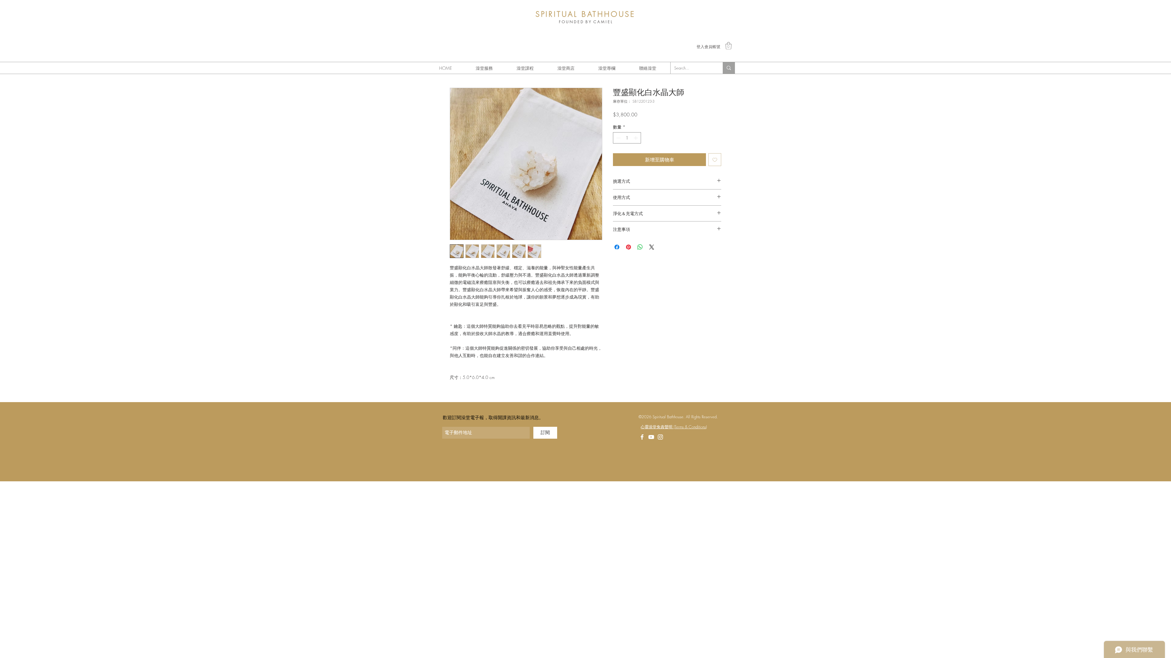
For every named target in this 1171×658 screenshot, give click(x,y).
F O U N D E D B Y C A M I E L (585, 21)
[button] (728, 45)
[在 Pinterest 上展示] (628, 247)
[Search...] (729, 68)
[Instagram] (660, 436)
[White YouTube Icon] (651, 436)
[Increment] (636, 138)
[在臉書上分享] (617, 247)
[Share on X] (651, 247)
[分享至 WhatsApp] (640, 247)
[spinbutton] (626, 138)
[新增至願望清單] (714, 159)
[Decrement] (617, 138)
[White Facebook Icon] (642, 436)
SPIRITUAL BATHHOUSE (585, 14)
